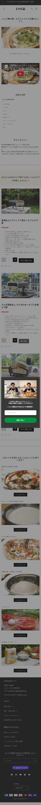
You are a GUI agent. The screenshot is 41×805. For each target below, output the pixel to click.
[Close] (37, 379)
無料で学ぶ (20, 420)
